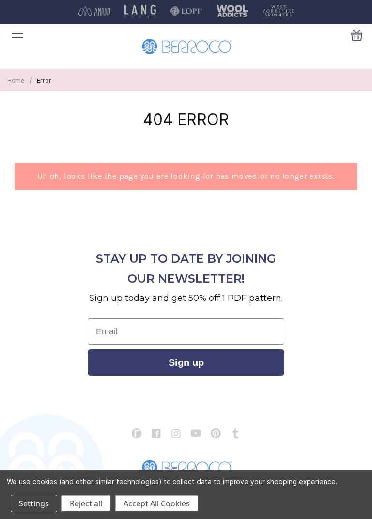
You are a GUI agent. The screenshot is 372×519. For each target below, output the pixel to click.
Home (16, 80)
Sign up (186, 362)
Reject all (86, 503)
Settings (34, 503)
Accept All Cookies (157, 503)
